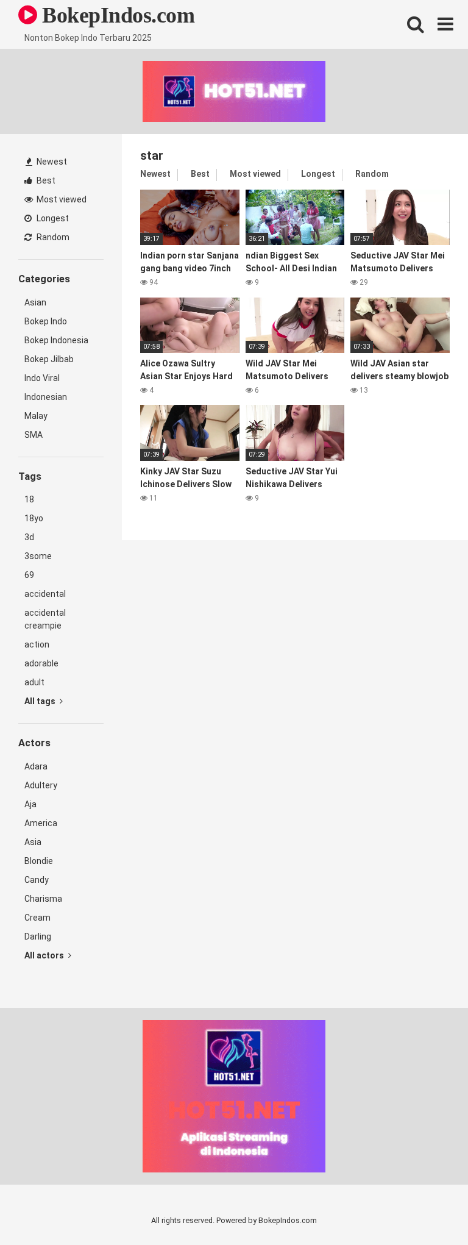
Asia (32, 842)
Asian (35, 302)
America (40, 823)
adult (34, 682)
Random (52, 237)
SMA (33, 435)
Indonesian (45, 397)
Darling (37, 936)
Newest (51, 161)
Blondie (38, 861)
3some (38, 556)
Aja (30, 804)
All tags (40, 701)
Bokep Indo (45, 321)
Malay (36, 416)
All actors (45, 955)
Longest (52, 218)
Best (45, 180)
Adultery (40, 785)
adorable (41, 663)
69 (29, 575)
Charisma (43, 899)
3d (29, 537)
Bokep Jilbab (49, 359)
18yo (33, 518)
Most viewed (61, 199)
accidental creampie (45, 619)
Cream (37, 917)
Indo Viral (42, 378)
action (36, 644)
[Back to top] (427, 1208)
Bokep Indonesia (56, 340)
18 (29, 499)
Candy (36, 880)
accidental (45, 594)
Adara (36, 766)
